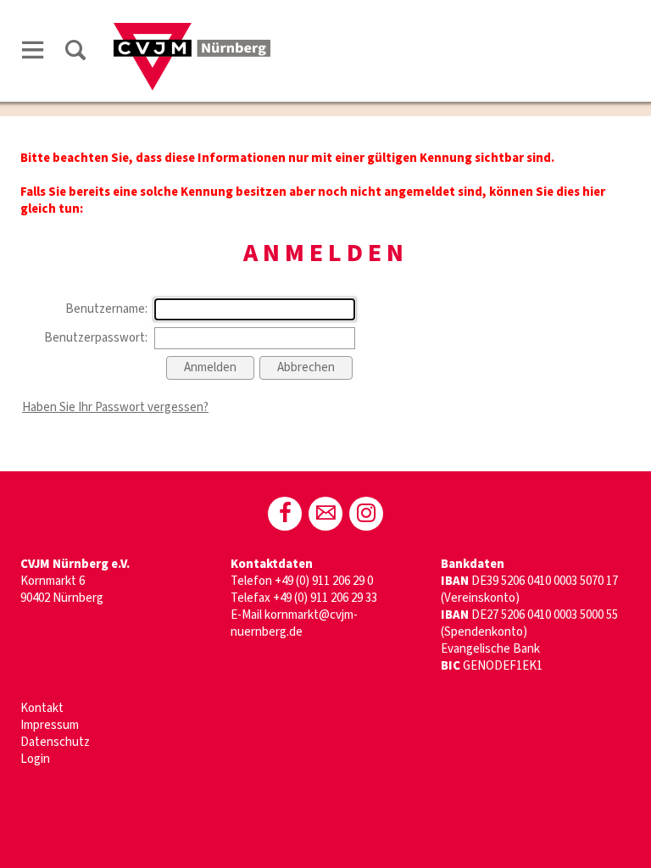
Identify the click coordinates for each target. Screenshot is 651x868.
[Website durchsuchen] (75, 53)
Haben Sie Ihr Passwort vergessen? (115, 407)
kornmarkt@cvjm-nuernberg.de (294, 623)
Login (35, 759)
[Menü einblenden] (33, 53)
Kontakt (42, 708)
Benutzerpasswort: (95, 338)
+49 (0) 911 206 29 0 (324, 581)
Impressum (49, 725)
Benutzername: (106, 309)
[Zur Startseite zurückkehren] (192, 31)
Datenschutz (55, 742)
